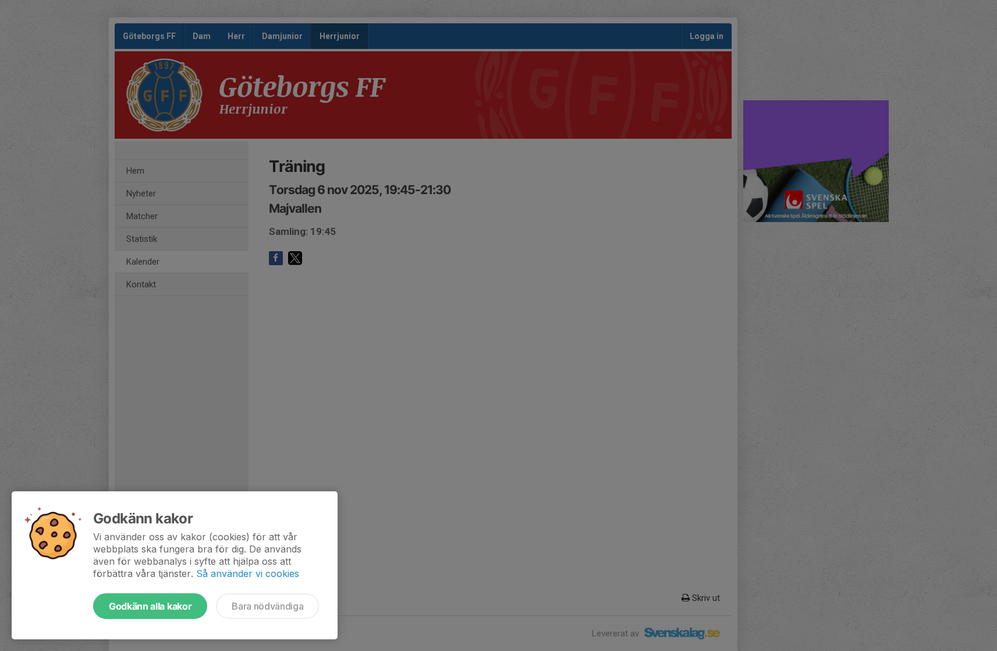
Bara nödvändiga (267, 606)
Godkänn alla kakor (150, 606)
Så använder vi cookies (247, 573)
